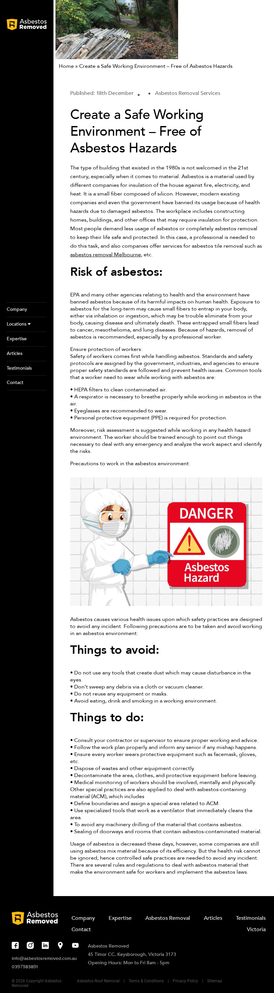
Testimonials (251, 918)
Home (66, 66)
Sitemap (214, 981)
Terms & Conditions (146, 981)
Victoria (256, 929)
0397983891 (25, 966)
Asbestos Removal (167, 918)
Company (83, 918)
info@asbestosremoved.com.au (44, 958)
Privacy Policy (185, 981)
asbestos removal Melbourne (105, 254)
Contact (81, 929)
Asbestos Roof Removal (98, 981)
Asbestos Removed (108, 946)
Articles (213, 918)
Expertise (120, 918)
